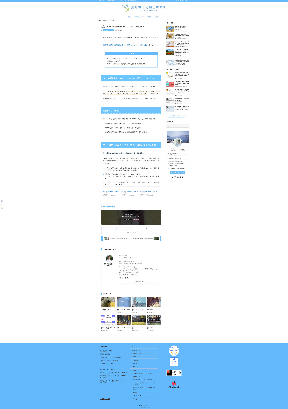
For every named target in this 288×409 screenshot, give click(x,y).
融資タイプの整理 (114, 61)
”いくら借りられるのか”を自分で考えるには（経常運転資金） (128, 64)
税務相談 (135, 392)
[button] (116, 228)
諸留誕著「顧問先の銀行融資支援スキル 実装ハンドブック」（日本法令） (125, 45)
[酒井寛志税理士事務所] (144, 8)
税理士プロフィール (137, 356)
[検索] (188, 1)
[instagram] (180, 1)
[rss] (184, 1)
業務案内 (134, 366)
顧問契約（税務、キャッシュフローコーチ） (143, 373)
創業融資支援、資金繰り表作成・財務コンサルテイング (144, 388)
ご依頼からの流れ (137, 395)
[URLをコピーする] (2, 207)
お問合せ (134, 399)
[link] (120, 278)
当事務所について (137, 350)
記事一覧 (135, 363)
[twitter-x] (178, 1)
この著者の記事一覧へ (139, 281)
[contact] (186, 1)
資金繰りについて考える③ (108, 30)
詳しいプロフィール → (177, 172)
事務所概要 (135, 360)
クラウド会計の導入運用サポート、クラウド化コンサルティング (144, 383)
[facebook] (176, 1)
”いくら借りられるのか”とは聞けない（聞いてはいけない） (127, 58)
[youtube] (182, 1)
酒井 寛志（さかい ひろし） (109, 264)
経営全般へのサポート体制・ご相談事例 (142, 379)
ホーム (134, 346)
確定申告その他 (136, 376)
